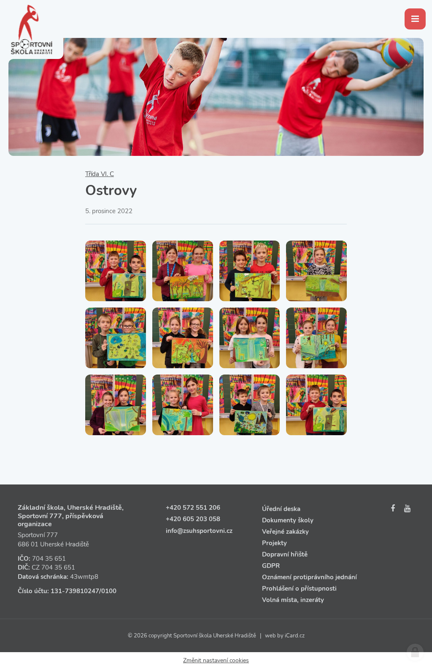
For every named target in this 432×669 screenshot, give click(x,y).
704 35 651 (49, 558)
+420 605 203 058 (193, 519)
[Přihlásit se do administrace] (415, 652)
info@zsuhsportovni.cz (199, 531)
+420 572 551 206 (193, 507)
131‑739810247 (75, 591)
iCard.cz (295, 636)
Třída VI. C (99, 174)
